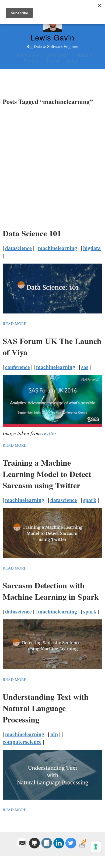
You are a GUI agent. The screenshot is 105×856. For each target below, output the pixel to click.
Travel (53, 61)
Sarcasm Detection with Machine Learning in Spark (51, 590)
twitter (49, 432)
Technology (27, 55)
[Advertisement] (52, 164)
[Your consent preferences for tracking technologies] (95, 846)
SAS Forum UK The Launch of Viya (52, 346)
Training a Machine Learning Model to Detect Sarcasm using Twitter (47, 473)
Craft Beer (57, 55)
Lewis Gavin (52, 37)
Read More (14, 323)
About (72, 61)
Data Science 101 (32, 233)
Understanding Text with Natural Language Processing (46, 708)
